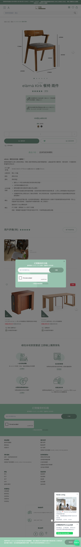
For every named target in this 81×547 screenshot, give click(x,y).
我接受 (71, 542)
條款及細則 (45, 283)
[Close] (64, 261)
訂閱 (56, 270)
